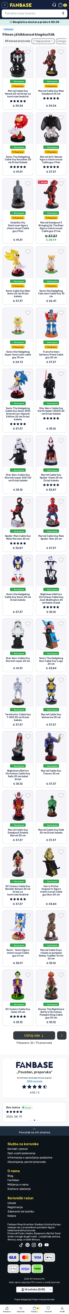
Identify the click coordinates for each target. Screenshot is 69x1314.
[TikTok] (21, 1245)
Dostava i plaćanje (19, 1188)
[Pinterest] (27, 1245)
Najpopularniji (43, 41)
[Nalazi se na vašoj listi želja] (28, 52)
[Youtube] (47, 1245)
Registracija (15, 1207)
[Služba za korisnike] (54, 4)
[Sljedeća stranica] (61, 1035)
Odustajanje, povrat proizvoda (27, 1161)
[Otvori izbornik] (5, 5)
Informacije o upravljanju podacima (30, 1157)
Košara (12, 1215)
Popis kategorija (23, 1299)
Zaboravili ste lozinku (21, 1211)
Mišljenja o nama (18, 1184)
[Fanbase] (20, 4)
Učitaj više (32, 1035)
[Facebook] (40, 1245)
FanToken (13, 1180)
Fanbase (8, 29)
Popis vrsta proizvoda (43, 1299)
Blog (10, 1175)
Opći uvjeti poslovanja (21, 1153)
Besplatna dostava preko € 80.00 (36, 22)
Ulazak (12, 1203)
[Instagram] (34, 1245)
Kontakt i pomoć (18, 1148)
